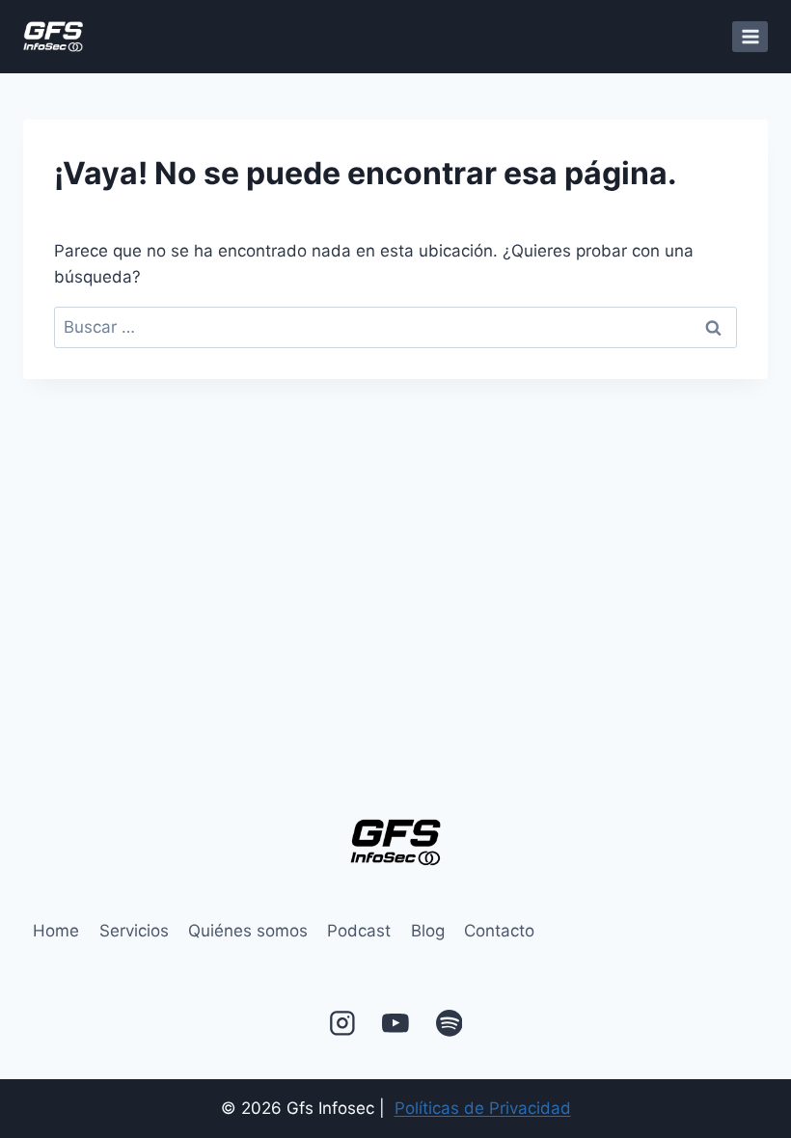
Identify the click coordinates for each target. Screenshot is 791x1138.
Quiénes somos (248, 930)
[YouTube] (395, 1022)
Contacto (499, 930)
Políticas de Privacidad (483, 1108)
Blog (428, 930)
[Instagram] (341, 1022)
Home (56, 930)
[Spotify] (449, 1022)
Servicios (134, 930)
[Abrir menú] (750, 36)
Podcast (359, 930)
